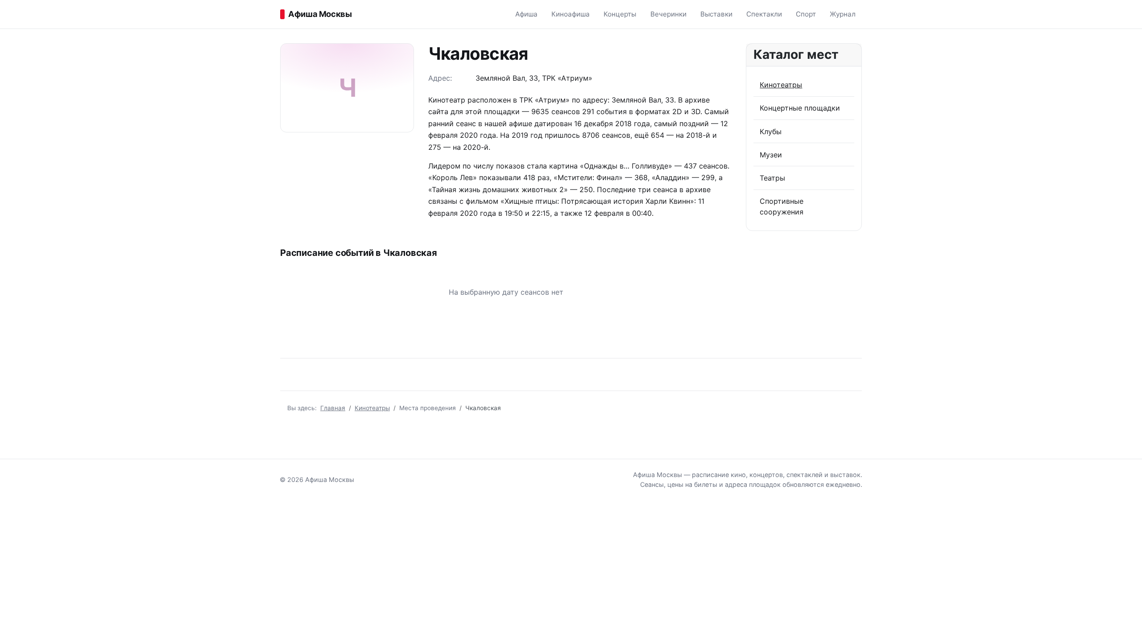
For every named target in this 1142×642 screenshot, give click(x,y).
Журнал (843, 14)
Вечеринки (668, 14)
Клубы (771, 131)
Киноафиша (570, 14)
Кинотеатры (781, 84)
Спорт (806, 14)
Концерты (620, 14)
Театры (772, 177)
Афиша (526, 14)
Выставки (716, 14)
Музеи (771, 154)
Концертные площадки (800, 107)
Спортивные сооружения (781, 206)
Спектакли (764, 14)
